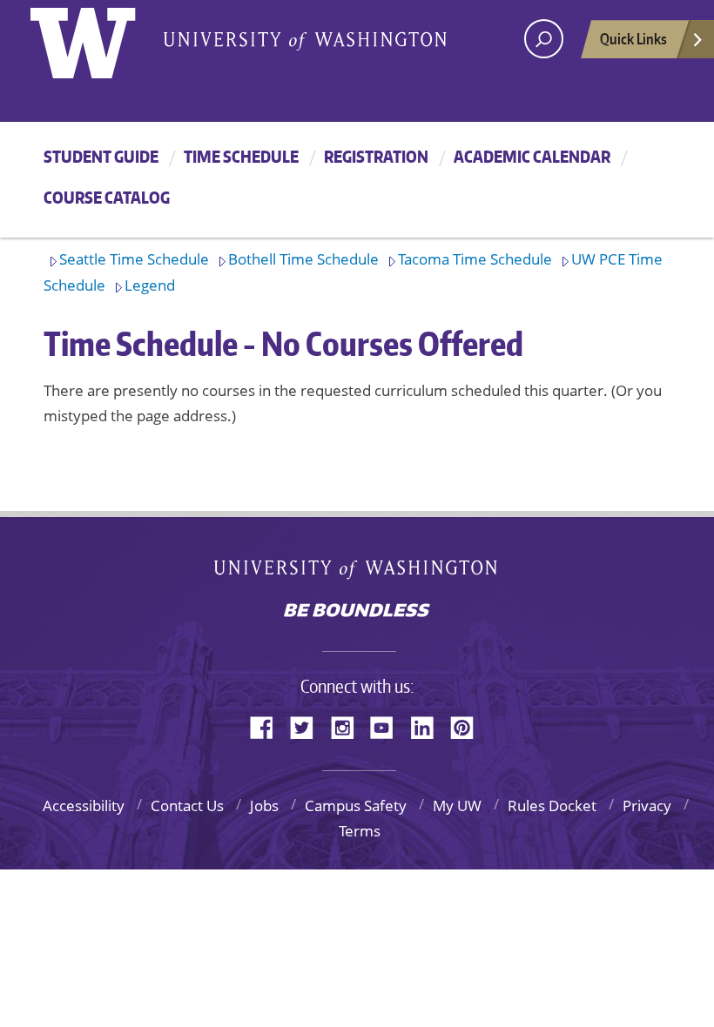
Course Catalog (107, 197)
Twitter (308, 726)
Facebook (268, 726)
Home (101, 39)
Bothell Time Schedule (303, 259)
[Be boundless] (357, 611)
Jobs (264, 805)
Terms (360, 831)
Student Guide (101, 156)
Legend (150, 285)
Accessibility (84, 805)
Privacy (647, 805)
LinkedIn (428, 726)
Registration (376, 156)
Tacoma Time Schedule (475, 259)
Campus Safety (356, 805)
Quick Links (633, 38)
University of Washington (357, 573)
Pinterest (468, 726)
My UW (457, 805)
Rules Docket (552, 805)
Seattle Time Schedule (134, 259)
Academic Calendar (532, 156)
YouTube (388, 726)
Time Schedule (241, 156)
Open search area (543, 38)
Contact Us (187, 805)
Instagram (348, 726)
